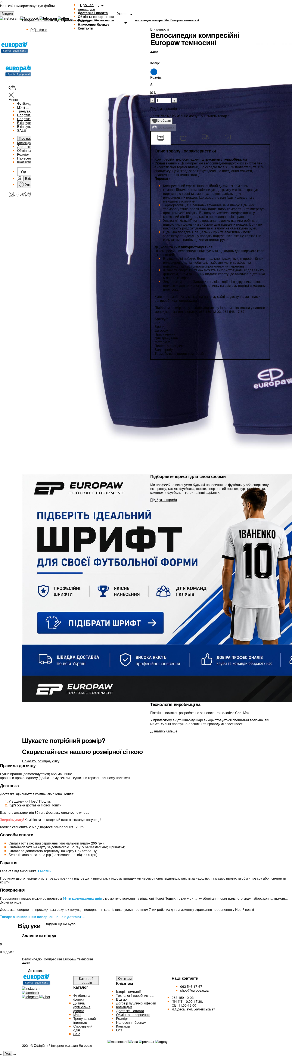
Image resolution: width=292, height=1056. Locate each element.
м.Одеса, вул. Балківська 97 (193, 1009)
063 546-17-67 (191, 986)
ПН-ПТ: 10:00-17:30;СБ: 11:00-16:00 (187, 1003)
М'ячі (77, 1014)
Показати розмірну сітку (40, 761)
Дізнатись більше (163, 731)
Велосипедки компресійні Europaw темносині (165, 20)
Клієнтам (125, 978)
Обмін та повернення (96, 16)
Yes (8, 1053)
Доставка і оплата (93, 12)
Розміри (84, 20)
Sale (76, 1033)
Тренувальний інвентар (84, 1020)
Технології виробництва (134, 995)
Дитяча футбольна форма (81, 1007)
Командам (124, 1006)
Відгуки (121, 999)
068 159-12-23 (183, 997)
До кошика (165, 127)
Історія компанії (128, 991)
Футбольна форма (81, 997)
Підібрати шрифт (163, 499)
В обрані (163, 121)
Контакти (123, 1026)
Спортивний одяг (83, 1028)
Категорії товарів (86, 980)
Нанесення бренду (93, 24)
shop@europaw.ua (194, 990)
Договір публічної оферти (136, 1003)
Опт (119, 1030)
